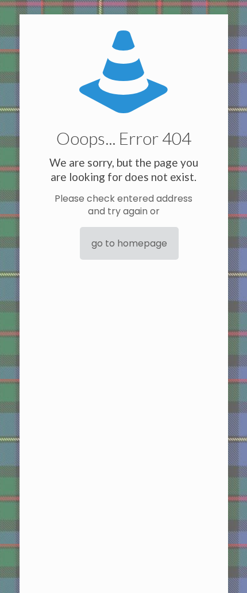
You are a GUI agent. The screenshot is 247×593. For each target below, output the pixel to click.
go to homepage (129, 243)
